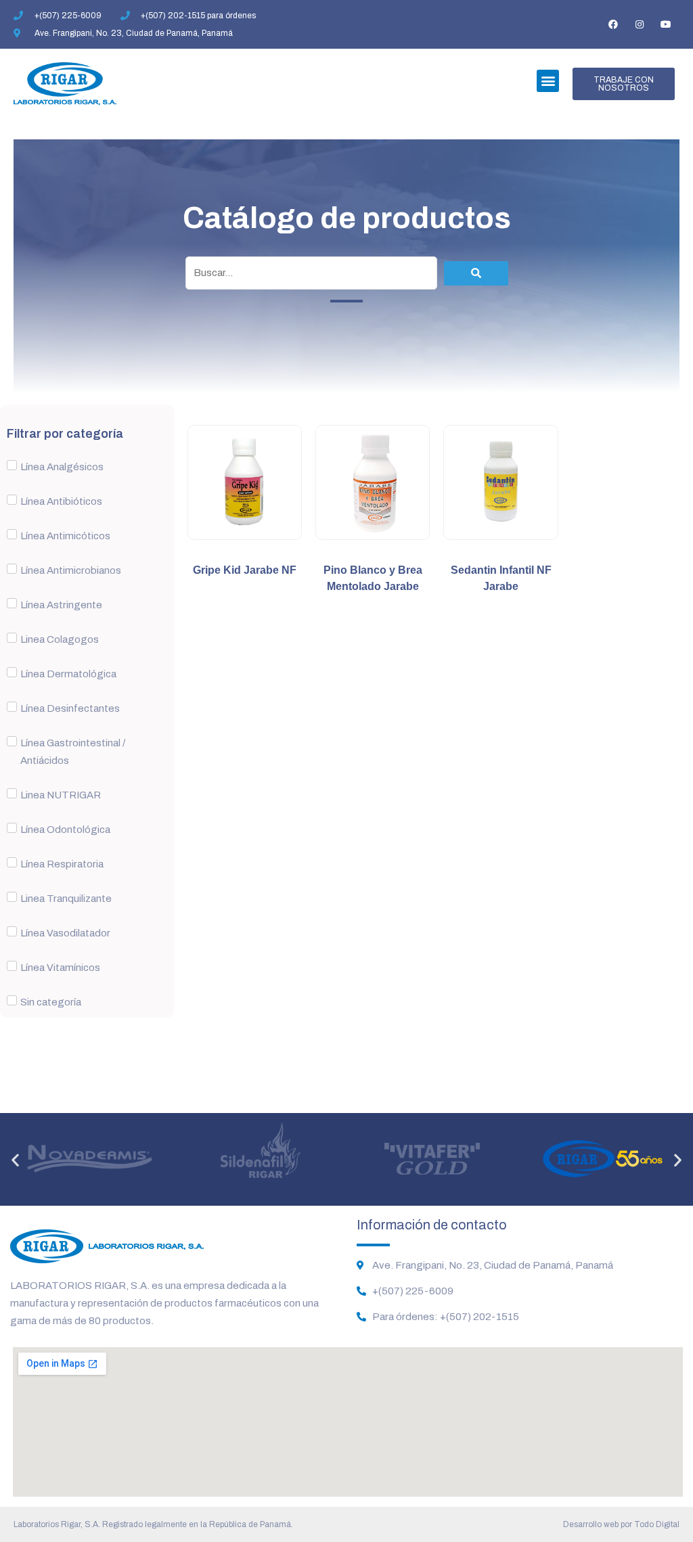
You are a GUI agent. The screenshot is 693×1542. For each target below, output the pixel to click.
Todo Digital (656, 1524)
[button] (548, 81)
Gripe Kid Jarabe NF (244, 570)
